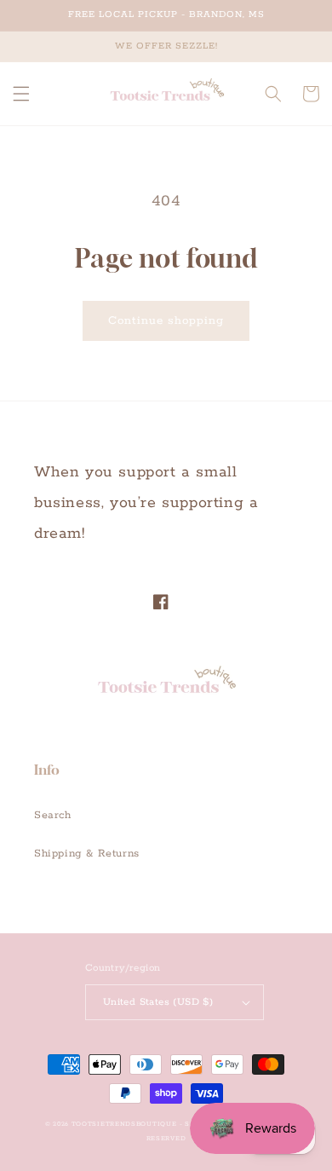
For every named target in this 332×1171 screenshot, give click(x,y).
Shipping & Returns (87, 853)
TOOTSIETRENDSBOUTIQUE (124, 1124)
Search (53, 815)
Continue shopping (166, 321)
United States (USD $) (158, 1001)
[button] (21, 93)
